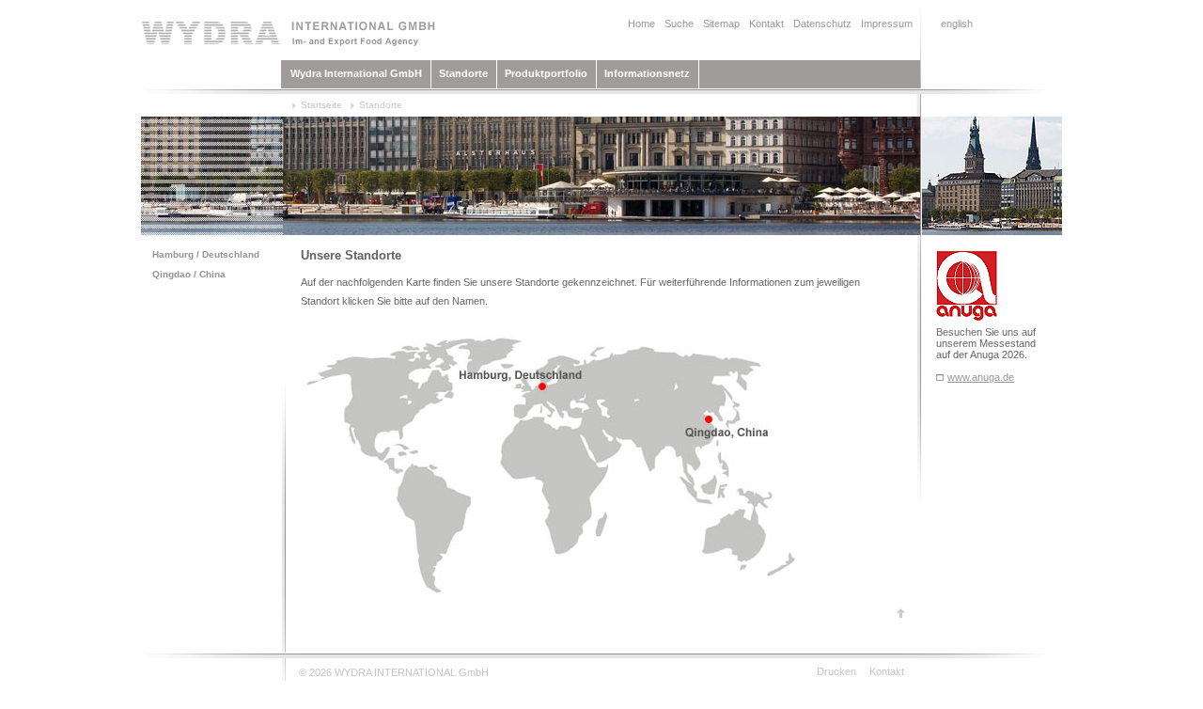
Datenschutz (822, 23)
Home (641, 23)
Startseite (321, 105)
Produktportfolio (546, 73)
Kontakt (766, 23)
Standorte (463, 73)
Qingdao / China (189, 274)
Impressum (887, 23)
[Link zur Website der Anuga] (940, 377)
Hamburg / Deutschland (205, 254)
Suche (679, 23)
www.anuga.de (980, 377)
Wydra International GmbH (356, 73)
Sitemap (721, 23)
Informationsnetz (647, 73)
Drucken (836, 671)
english (957, 23)
